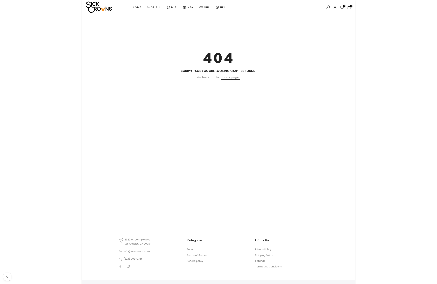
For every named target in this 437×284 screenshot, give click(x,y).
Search (191, 249)
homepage (230, 77)
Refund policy (195, 260)
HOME (137, 7)
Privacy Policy (263, 249)
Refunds (260, 260)
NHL (206, 7)
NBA (190, 7)
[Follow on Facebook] (120, 266)
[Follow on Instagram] (128, 266)
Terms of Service (197, 255)
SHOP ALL (153, 7)
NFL (222, 7)
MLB (174, 7)
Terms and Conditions (268, 266)
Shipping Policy (264, 255)
